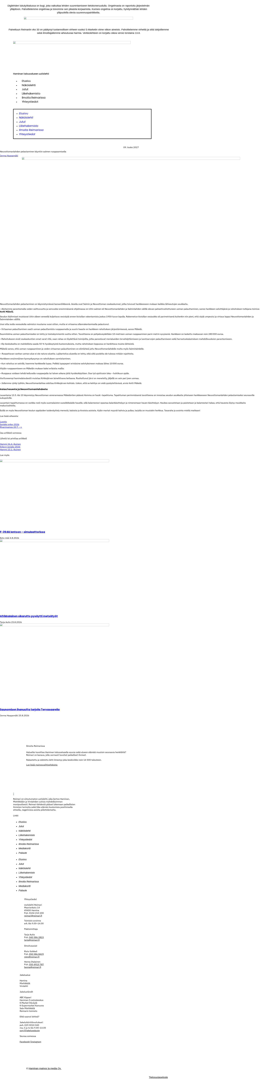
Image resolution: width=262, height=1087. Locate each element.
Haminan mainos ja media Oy (45, 1068)
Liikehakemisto (31, 93)
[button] (82, 107)
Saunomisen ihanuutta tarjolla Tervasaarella (30, 709)
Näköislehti (29, 85)
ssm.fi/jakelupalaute (30, 1030)
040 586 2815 (36, 937)
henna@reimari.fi (32, 967)
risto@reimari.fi (31, 956)
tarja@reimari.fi (32, 940)
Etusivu (26, 81)
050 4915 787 (36, 964)
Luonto (3, 421)
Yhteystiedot (30, 102)
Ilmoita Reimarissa (33, 98)
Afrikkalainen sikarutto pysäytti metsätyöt (29, 616)
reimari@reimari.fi (33, 915)
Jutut (25, 89)
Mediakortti (25, 848)
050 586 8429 (36, 954)
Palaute (23, 853)
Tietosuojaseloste (158, 1077)
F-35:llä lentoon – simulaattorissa (22, 532)
